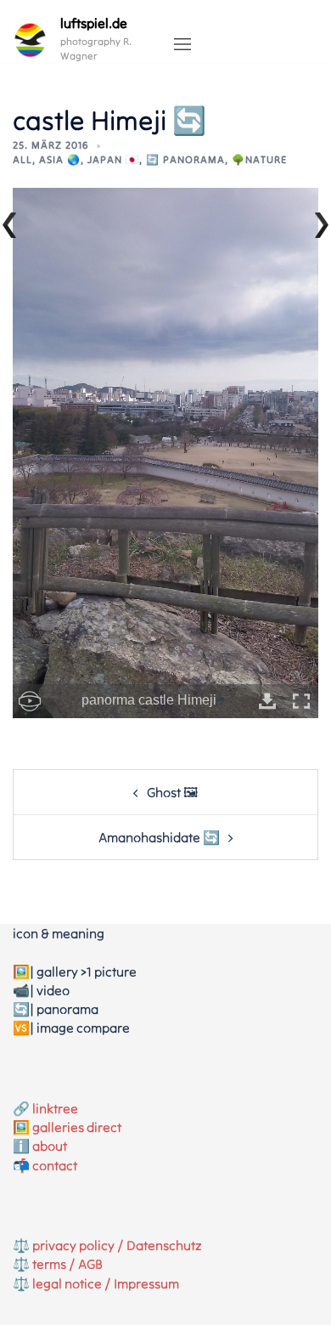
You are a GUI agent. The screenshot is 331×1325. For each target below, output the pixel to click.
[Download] (267, 701)
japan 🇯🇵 (113, 159)
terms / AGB (67, 1263)
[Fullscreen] (301, 701)
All (22, 159)
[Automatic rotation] (30, 701)
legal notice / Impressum (105, 1283)
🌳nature (259, 159)
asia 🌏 (60, 159)
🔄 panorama (185, 159)
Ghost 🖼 (172, 792)
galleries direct (76, 1126)
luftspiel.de (93, 22)
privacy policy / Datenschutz (117, 1245)
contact (54, 1165)
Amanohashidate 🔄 (159, 837)
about (49, 1145)
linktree (55, 1108)
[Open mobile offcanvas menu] (182, 45)
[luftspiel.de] (30, 40)
